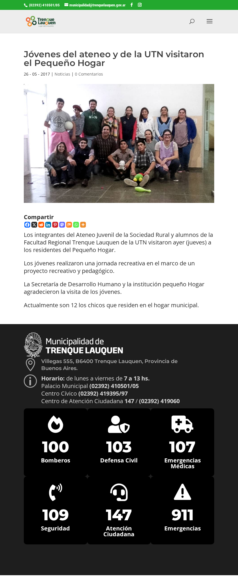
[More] (83, 225)
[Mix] (69, 225)
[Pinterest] (55, 225)
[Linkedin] (48, 225)
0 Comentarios (89, 74)
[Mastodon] (62, 225)
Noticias (62, 74)
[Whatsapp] (76, 225)
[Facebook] (27, 225)
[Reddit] (41, 225)
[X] (34, 225)
